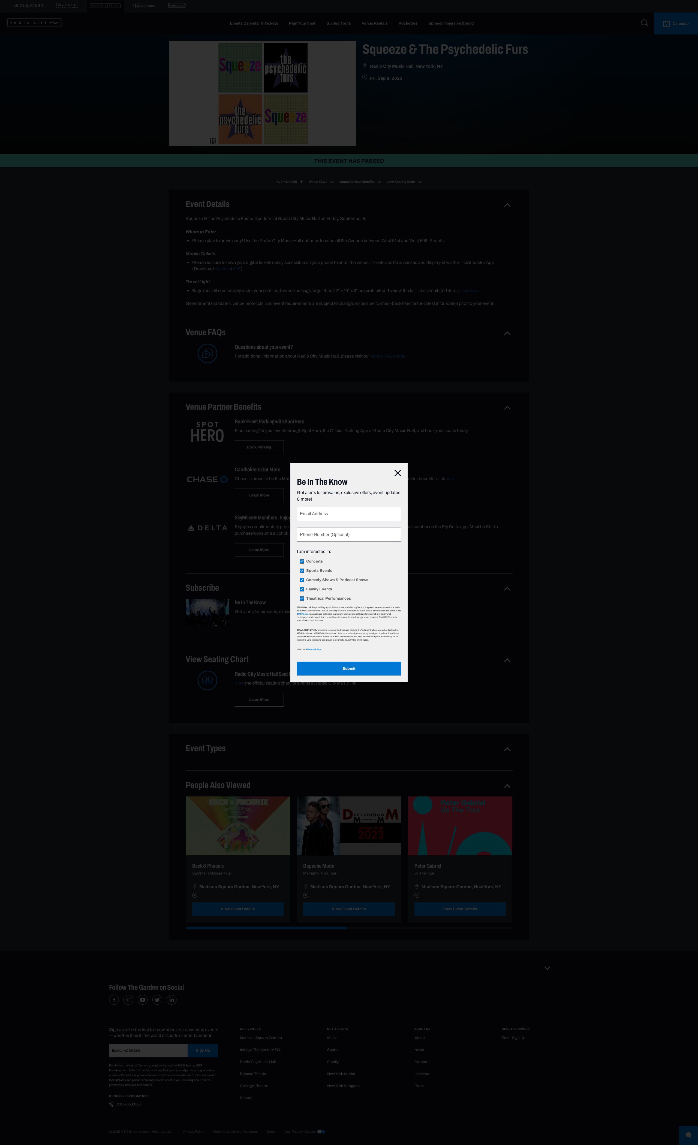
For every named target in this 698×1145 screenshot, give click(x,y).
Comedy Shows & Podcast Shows (337, 580)
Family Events (319, 589)
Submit (349, 668)
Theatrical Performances (328, 598)
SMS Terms (302, 613)
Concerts (314, 561)
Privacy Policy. (313, 649)
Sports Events (319, 570)
